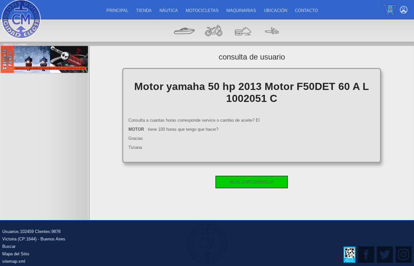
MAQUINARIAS (241, 10)
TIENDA (144, 10)
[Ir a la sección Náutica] (184, 40)
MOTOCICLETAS (202, 10)
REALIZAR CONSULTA (252, 182)
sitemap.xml (13, 261)
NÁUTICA (168, 10)
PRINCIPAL (117, 10)
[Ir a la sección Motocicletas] (213, 40)
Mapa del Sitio (15, 253)
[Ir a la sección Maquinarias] (242, 40)
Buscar (9, 246)
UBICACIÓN (275, 10)
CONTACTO (306, 10)
